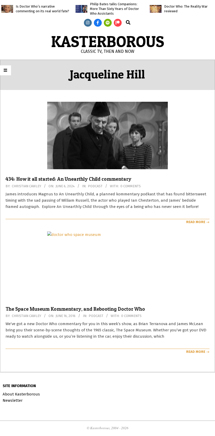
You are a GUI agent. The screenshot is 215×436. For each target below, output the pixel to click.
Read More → (197, 222)
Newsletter (13, 400)
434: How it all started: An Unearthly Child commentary (68, 179)
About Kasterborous (21, 394)
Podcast (95, 186)
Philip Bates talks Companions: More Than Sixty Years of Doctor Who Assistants (114, 8)
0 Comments (130, 186)
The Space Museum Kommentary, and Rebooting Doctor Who (75, 309)
